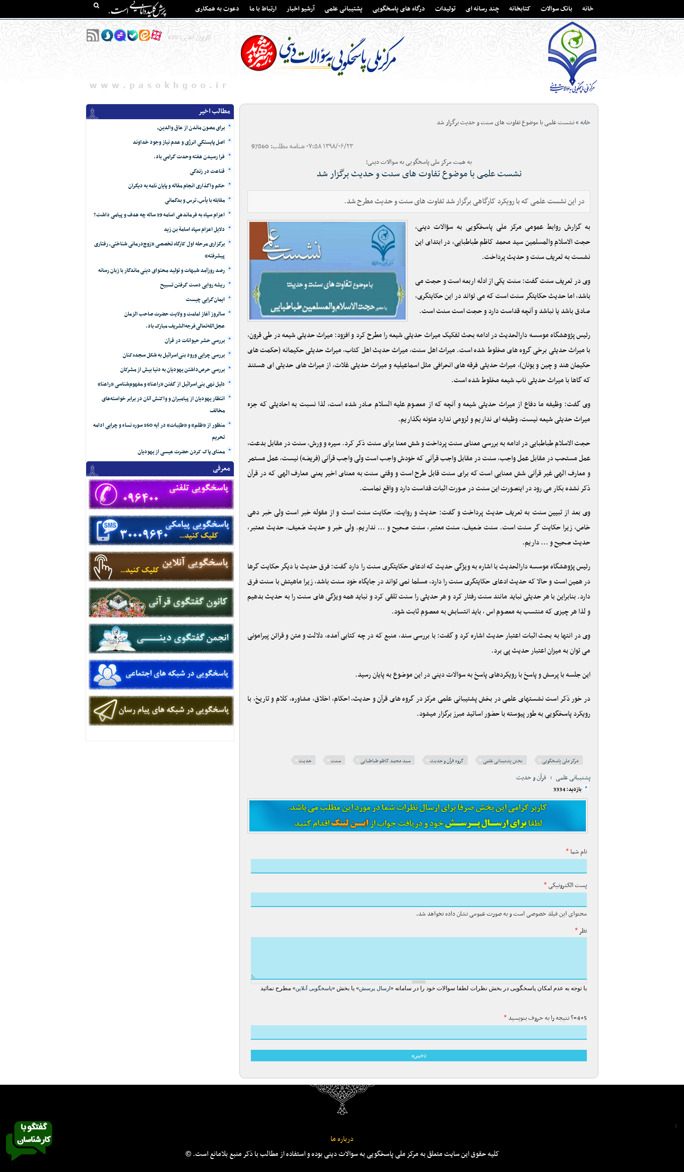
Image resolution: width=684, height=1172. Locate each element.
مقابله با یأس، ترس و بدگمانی (195, 200)
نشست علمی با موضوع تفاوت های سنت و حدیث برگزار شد (419, 174)
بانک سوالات (556, 9)
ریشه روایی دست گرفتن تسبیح (192, 285)
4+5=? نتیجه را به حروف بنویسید (545, 1018)
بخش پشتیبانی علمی (503, 761)
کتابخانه (520, 9)
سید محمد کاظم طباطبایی (386, 761)
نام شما (576, 851)
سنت (336, 761)
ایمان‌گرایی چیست (205, 300)
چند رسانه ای (482, 9)
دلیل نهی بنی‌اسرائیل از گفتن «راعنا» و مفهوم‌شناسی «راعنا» (161, 384)
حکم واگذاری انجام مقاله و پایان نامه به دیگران (176, 186)
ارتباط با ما (262, 9)
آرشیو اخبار (300, 9)
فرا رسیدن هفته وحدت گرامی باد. (189, 157)
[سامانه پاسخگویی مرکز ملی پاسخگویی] (29, 1163)
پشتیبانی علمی (343, 9)
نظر (581, 931)
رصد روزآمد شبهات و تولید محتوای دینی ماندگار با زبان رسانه (161, 270)
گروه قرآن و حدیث (447, 761)
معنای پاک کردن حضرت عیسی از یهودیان (181, 452)
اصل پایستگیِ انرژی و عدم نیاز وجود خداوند (179, 142)
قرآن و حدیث (531, 777)
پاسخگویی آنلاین (313, 988)
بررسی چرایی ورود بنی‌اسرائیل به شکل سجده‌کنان (174, 355)
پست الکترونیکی (565, 885)
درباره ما (342, 1139)
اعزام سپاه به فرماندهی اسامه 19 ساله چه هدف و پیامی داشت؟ (159, 215)
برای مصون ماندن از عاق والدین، (191, 128)
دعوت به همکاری (217, 9)
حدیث (305, 761)
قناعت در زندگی (207, 171)
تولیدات (445, 9)
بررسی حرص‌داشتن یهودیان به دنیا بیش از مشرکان (172, 370)
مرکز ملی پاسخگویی (560, 761)
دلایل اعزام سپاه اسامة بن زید (194, 229)
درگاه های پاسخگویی (399, 9)
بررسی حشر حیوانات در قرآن (195, 341)
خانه (587, 9)
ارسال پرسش (375, 988)
